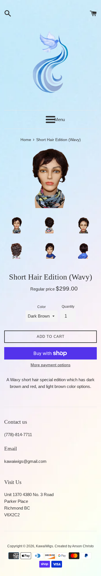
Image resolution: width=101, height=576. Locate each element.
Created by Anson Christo (74, 546)
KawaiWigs (44, 546)
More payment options (50, 365)
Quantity (68, 307)
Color (41, 307)
